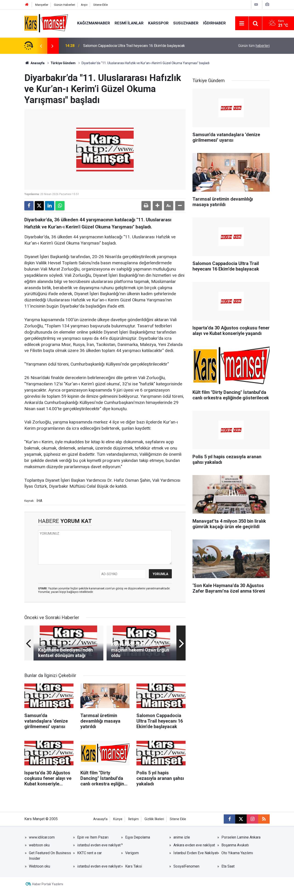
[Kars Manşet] (46, 23)
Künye (117, 819)
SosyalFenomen (186, 866)
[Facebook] (29, 205)
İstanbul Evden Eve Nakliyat (195, 853)
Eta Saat (228, 866)
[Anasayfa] (26, 4)
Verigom (132, 853)
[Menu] (242, 23)
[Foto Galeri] (267, 4)
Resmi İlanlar (129, 23)
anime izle (181, 837)
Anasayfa (37, 63)
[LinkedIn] (49, 205)
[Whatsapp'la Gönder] (60, 205)
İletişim (133, 819)
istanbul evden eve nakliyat (99, 845)
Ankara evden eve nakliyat (194, 845)
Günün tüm (254, 45)
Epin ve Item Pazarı (92, 837)
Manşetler (41, 4)
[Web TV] (256, 4)
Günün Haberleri (64, 4)
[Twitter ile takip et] (241, 819)
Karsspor (158, 23)
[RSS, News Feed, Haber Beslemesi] (264, 819)
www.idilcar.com (42, 837)
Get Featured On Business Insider (50, 856)
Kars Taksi (133, 866)
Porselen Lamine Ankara (240, 837)
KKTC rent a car (89, 853)
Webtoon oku (39, 866)
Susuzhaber (185, 23)
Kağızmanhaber (93, 23)
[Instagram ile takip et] (252, 819)
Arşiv (84, 4)
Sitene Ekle (100, 4)
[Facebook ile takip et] (229, 819)
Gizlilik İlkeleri (154, 819)
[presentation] (41, 46)
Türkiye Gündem (63, 63)
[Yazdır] (146, 205)
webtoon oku (39, 845)
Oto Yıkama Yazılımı (237, 853)
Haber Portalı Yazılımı (47, 884)
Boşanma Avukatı (235, 845)
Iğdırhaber (214, 23)
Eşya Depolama (137, 837)
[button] (157, 205)
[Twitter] (39, 205)
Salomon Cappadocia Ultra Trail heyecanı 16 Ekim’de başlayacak (134, 45)
